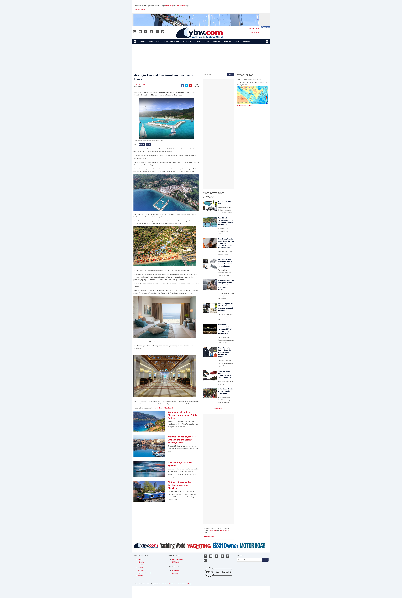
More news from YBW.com (213, 195)
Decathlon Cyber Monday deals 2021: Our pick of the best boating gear (225, 221)
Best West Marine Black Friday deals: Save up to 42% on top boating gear (225, 262)
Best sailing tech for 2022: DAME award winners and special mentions (225, 307)
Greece (141, 144)
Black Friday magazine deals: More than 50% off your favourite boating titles (225, 329)
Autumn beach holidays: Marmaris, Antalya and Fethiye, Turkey (183, 415)
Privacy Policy (169, 6)
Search (231, 74)
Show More (141, 10)
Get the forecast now (245, 106)
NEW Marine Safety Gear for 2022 (225, 202)
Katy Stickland (139, 84)
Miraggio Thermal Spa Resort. (163, 408)
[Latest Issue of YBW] (265, 27)
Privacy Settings (187, 584)
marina (148, 144)
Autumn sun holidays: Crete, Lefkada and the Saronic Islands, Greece (182, 439)
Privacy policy (178, 584)
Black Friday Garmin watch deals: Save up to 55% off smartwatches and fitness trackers (226, 243)
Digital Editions (254, 32)
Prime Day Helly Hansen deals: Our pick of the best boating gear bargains (225, 352)
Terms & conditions (167, 584)
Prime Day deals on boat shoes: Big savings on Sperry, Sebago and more (225, 374)
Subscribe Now (254, 29)
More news (218, 408)
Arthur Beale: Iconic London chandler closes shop (225, 391)
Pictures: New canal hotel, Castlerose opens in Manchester (181, 485)
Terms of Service (181, 6)
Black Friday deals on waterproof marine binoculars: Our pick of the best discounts (226, 284)
